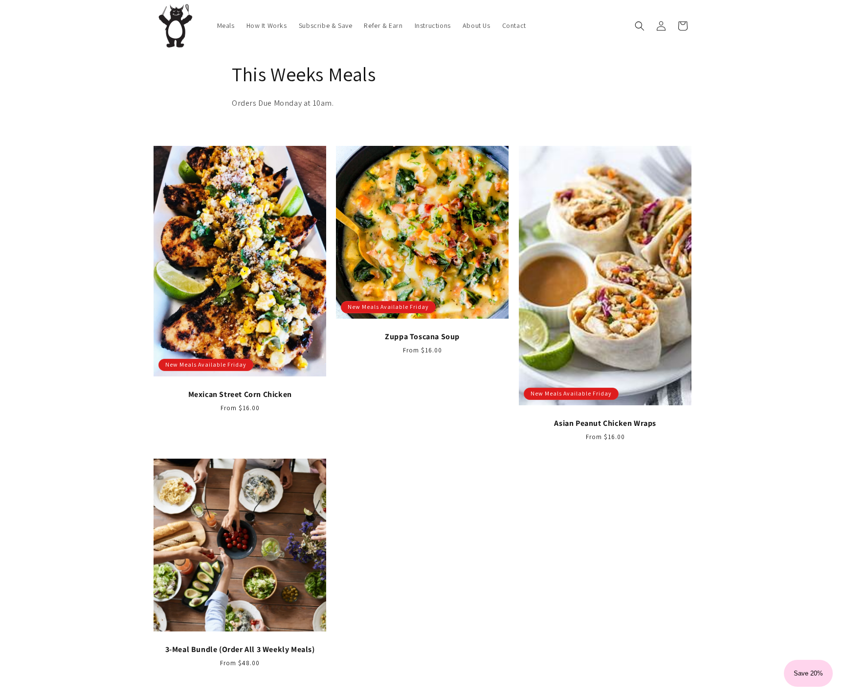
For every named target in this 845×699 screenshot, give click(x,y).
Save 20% (808, 673)
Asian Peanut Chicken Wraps (605, 423)
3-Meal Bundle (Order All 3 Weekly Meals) (240, 649)
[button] (639, 26)
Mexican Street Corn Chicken (240, 394)
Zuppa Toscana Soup (422, 337)
